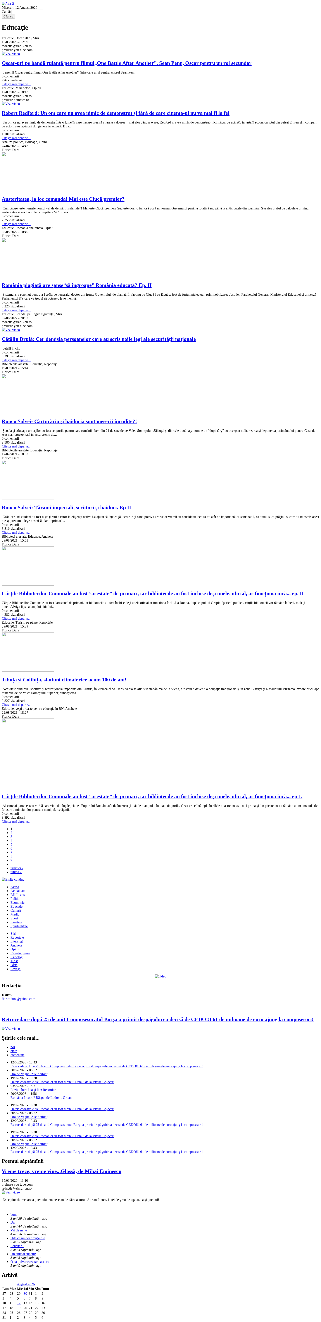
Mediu (14, 914)
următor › (16, 868)
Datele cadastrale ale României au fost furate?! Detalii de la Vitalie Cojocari (62, 1082)
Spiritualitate (19, 926)
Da (12, 1222)
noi (12, 1047)
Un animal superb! (23, 1254)
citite (13, 1051)
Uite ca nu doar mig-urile (27, 1238)
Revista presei (20, 953)
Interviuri (16, 941)
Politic (14, 898)
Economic (17, 902)
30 (25, 1293)
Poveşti (15, 969)
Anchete (16, 945)
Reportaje (17, 937)
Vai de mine (18, 1230)
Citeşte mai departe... (16, 84)
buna (13, 1214)
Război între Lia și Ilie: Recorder (32, 1090)
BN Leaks (17, 895)
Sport (14, 918)
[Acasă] (8, 3)
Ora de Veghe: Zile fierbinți (29, 1074)
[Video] (160, 976)
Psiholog (16, 957)
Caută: (7, 12)
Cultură (15, 910)
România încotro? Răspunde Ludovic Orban (41, 1097)
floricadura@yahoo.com (18, 999)
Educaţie (16, 906)
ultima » (16, 872)
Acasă (14, 887)
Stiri (13, 933)
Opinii (14, 949)
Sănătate (16, 922)
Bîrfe (13, 965)
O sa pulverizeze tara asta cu (30, 1262)
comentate (17, 1055)
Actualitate (17, 891)
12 (19, 1303)
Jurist (14, 961)
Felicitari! (17, 1246)
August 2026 (26, 1284)
